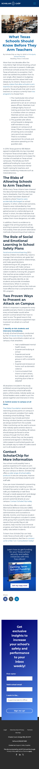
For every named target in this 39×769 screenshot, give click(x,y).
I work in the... (13, 695)
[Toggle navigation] (34, 4)
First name (11, 674)
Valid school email (14, 685)
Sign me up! (19, 711)
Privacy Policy (11, 751)
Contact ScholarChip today (21, 501)
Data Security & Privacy (17, 730)
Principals (32, 54)
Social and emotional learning (15, 252)
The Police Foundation (12, 408)
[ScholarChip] (11, 3)
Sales (23, 745)
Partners (29, 730)
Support (18, 745)
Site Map (18, 732)
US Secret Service (16, 336)
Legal (5, 730)
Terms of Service (23, 751)
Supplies (27, 745)
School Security (19, 56)
